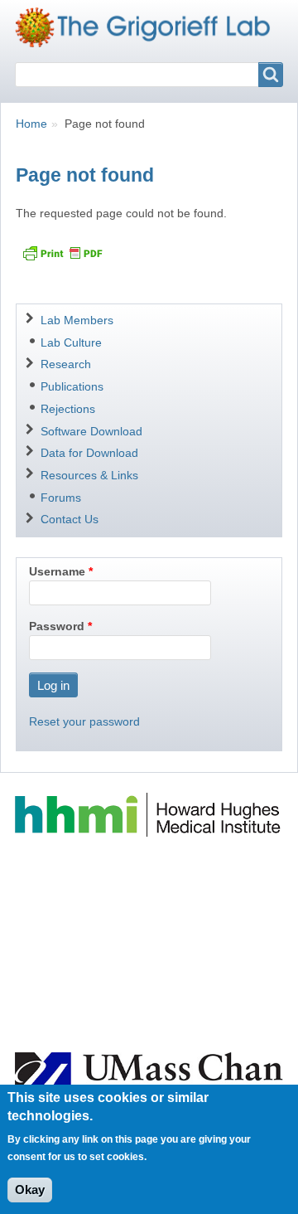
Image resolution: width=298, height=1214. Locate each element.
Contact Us (70, 519)
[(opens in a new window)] (149, 814)
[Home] (149, 26)
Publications (72, 386)
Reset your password (84, 721)
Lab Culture (71, 342)
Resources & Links (89, 475)
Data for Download (89, 452)
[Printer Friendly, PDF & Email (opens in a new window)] (62, 253)
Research (66, 364)
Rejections (68, 408)
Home (31, 123)
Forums (61, 497)
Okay (30, 1189)
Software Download (91, 431)
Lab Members (77, 320)
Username (57, 571)
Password (56, 626)
